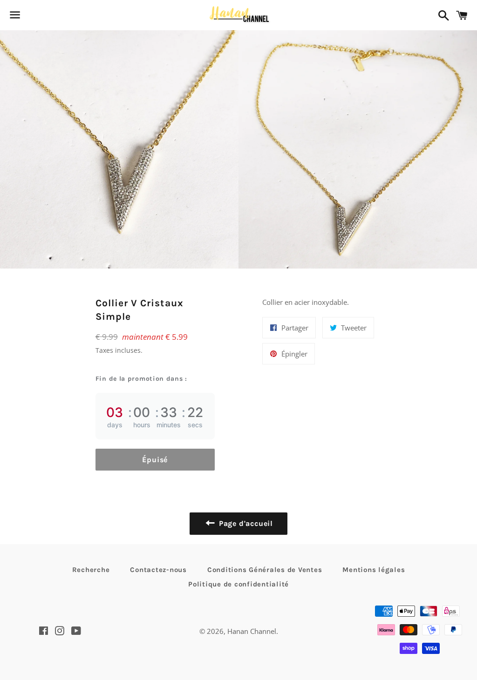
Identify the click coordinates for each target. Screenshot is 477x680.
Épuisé (155, 459)
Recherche (91, 570)
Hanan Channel (251, 631)
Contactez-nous (158, 570)
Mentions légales (373, 570)
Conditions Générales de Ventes (264, 570)
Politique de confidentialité (238, 584)
